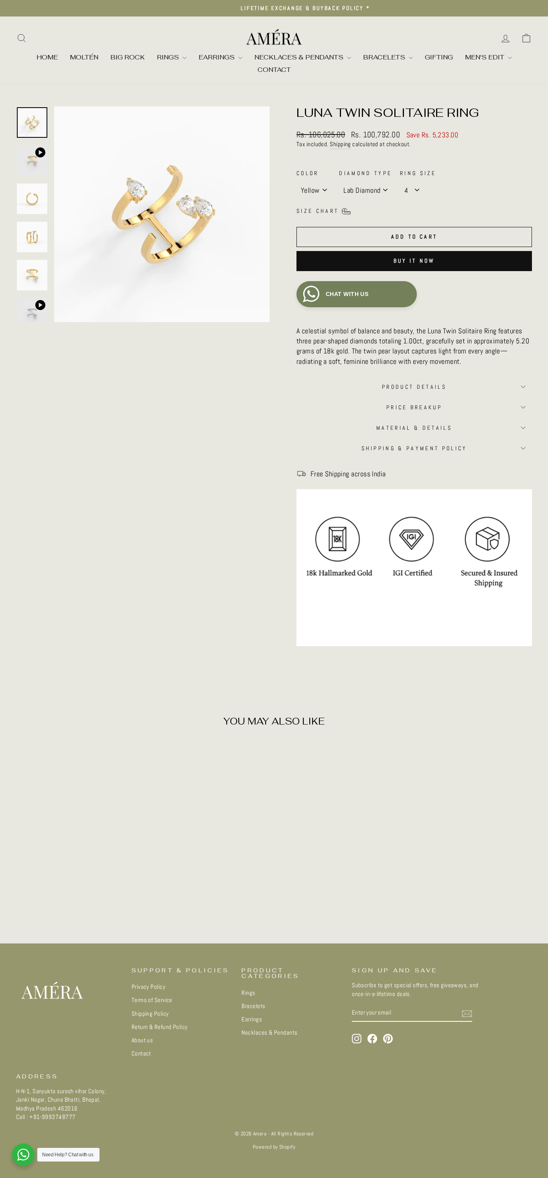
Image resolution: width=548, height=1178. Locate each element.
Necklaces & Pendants (299, 57)
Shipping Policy (150, 1014)
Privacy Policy (148, 987)
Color (307, 173)
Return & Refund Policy (160, 1027)
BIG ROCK (127, 57)
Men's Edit (485, 57)
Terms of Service (152, 1000)
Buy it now (414, 260)
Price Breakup (414, 407)
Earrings (217, 57)
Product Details (414, 386)
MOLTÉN (84, 57)
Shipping (340, 144)
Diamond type (365, 173)
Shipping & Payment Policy (414, 448)
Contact (274, 69)
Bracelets (385, 57)
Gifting (439, 57)
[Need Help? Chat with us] (23, 1154)
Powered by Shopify (274, 1147)
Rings (169, 57)
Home (47, 57)
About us (142, 1040)
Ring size (418, 173)
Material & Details (414, 427)
